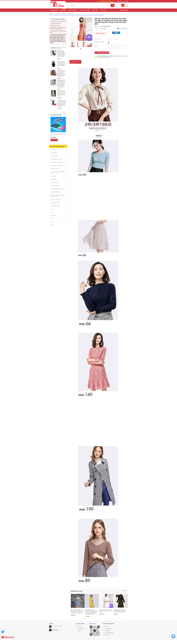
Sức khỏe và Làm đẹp (55, 192)
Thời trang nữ (57, 13)
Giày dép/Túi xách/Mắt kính (57, 162)
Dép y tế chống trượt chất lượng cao (58, 134)
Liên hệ (103, 10)
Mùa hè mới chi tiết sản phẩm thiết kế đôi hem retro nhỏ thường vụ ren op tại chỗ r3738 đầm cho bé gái (61, 93)
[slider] (97, 28)
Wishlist (120, 1)
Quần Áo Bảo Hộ (108, 628)
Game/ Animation (55, 182)
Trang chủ (54, 10)
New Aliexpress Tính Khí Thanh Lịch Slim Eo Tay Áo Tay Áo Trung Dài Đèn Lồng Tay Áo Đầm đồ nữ (61, 64)
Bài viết (95, 10)
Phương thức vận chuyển (81, 629)
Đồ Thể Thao (107, 634)
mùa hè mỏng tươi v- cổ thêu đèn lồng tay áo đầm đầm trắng (105, 611)
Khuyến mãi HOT (124, 10)
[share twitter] (116, 33)
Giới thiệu (80, 626)
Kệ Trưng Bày (107, 630)
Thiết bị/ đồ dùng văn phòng (57, 188)
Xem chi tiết (54, 140)
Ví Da (52, 209)
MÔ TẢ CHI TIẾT (75, 61)
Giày (52, 218)
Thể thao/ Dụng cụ (55, 168)
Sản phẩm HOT (70, 13)
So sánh (126, 1)
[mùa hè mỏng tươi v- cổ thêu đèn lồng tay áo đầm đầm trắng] (106, 600)
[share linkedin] (119, 33)
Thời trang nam (54, 152)
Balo (52, 221)
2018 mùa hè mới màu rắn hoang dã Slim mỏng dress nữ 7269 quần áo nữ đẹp (120, 611)
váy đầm (63, 13)
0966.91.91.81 (55, 629)
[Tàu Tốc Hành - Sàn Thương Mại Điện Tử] (57, 4)
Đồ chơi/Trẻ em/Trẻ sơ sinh (57, 159)
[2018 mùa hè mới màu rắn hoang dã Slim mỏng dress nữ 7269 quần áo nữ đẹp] (121, 600)
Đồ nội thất (53, 176)
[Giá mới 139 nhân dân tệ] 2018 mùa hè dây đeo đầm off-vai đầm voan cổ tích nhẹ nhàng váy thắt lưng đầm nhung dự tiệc (76, 15)
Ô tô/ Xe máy (54, 179)
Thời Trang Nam (85, 10)
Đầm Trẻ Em (53, 215)
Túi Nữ (52, 212)
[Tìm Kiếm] (112, 5)
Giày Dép (63, 10)
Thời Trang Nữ (73, 10)
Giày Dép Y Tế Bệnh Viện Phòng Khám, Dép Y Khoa (57, 196)
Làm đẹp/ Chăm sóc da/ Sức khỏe (58, 165)
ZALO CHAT (92, 623)
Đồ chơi (52, 224)
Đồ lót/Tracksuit (54, 155)
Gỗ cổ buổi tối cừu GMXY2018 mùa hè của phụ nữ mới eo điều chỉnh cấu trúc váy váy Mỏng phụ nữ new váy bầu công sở (91, 612)
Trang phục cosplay (55, 202)
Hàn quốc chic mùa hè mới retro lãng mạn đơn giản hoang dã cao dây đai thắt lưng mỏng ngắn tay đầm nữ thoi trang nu (61, 73)
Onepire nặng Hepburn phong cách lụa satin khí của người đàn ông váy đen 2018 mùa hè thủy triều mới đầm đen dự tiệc (61, 53)
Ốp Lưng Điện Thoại (55, 206)
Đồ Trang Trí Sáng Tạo (55, 199)
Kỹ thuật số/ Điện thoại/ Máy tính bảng (57, 172)
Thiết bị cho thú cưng (55, 185)
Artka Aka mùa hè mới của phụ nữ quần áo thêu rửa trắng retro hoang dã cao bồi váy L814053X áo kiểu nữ (77, 611)
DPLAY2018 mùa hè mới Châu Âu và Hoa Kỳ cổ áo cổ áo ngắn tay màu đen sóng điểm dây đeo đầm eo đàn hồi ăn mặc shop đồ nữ (61, 103)
